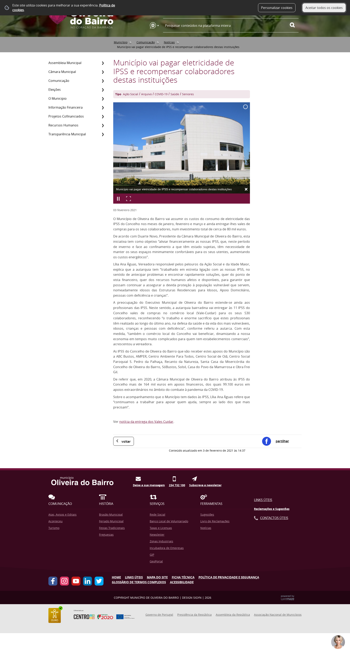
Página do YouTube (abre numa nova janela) (75, 581)
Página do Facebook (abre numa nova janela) (52, 581)
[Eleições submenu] (102, 89)
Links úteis (134, 577)
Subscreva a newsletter (205, 484)
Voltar (126, 441)
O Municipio (57, 98)
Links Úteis (263, 500)
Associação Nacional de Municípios (278, 615)
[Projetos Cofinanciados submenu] (102, 116)
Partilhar (282, 441)
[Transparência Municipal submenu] (102, 134)
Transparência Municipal (67, 134)
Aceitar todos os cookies (324, 7)
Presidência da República (194, 615)
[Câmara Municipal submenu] (102, 71)
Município (120, 42)
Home (116, 577)
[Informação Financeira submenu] (102, 107)
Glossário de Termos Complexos (139, 582)
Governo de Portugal (159, 615)
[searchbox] (231, 25)
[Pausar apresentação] (118, 198)
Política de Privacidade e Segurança (228, 577)
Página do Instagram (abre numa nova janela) (64, 581)
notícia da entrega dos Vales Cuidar (146, 421)
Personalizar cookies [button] (276, 7)
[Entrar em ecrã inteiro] (128, 198)
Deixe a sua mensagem (149, 484)
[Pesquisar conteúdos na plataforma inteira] (294, 24)
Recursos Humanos (63, 125)
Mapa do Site (157, 577)
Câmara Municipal (62, 71)
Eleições (54, 89)
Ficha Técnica (183, 577)
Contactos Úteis (274, 518)
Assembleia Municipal (64, 63)
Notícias (169, 42)
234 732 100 (177, 484)
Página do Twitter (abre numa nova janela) (99, 581)
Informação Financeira (65, 107)
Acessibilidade (182, 582)
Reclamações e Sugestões (271, 509)
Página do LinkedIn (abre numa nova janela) (87, 581)
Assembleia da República (233, 615)
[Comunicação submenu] (102, 80)
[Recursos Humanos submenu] (102, 125)
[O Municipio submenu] (102, 98)
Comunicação (146, 42)
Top (341, 624)
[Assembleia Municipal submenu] (102, 62)
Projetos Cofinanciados (66, 116)
